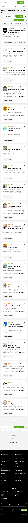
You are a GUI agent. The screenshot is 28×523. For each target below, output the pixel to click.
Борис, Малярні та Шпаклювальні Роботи (15, 325)
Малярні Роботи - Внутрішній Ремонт (14, 346)
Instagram (6, 491)
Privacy (3, 514)
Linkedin (5, 498)
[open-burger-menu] (26, 2)
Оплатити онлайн (15, 505)
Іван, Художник (13, 404)
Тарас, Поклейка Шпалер (16, 366)
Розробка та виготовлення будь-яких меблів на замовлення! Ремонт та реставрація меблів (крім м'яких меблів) (16, 34)
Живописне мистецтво (15, 385)
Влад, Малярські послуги (16, 187)
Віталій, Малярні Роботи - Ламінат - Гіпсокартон (16, 90)
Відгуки (17, 467)
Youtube (5, 495)
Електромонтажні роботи (16, 23)
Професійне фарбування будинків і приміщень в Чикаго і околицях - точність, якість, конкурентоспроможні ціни (16, 231)
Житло (3, 461)
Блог (2, 484)
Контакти (18, 480)
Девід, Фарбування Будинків (14, 267)
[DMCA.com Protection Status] (24, 510)
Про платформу (20, 458)
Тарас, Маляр (12, 247)
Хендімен (4, 23)
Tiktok (18, 495)
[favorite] (24, 28)
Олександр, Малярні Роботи (14, 129)
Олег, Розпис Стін (14, 287)
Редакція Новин (20, 473)
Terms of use (23, 514)
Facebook (20, 491)
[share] (20, 28)
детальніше (22, 38)
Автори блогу (19, 470)
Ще (24, 6)
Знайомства (4, 477)
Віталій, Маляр (13, 110)
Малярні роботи (18, 20)
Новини (3, 480)
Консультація (8, 42)
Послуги (14, 6)
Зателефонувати (19, 42)
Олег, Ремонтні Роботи (15, 51)
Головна (14, 435)
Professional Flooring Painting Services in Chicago (14, 208)
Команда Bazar (19, 477)
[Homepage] (4, 2)
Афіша (3, 473)
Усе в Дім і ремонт (7, 20)
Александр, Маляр (14, 149)
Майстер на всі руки (14, 168)
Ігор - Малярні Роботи (15, 306)
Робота (3, 6)
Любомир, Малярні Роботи (16, 70)
